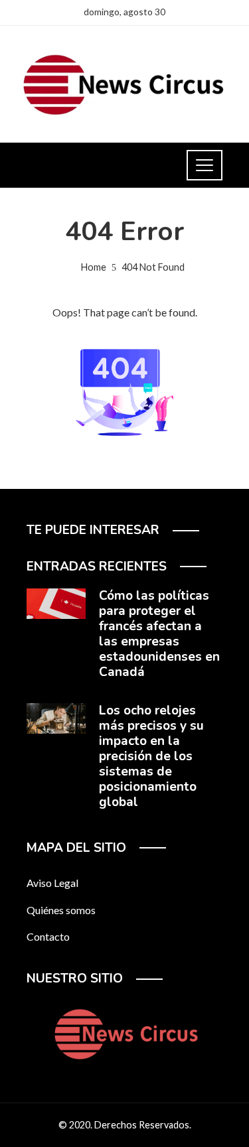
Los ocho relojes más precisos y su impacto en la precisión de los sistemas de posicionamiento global (151, 756)
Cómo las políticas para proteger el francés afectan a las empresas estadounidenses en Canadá (159, 634)
